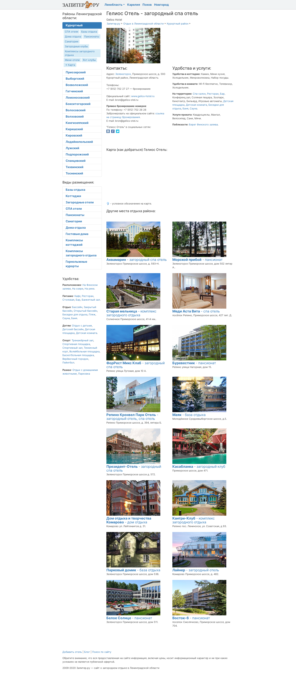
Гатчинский (74, 91)
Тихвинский (74, 167)
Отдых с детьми (82, 325)
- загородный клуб (198, 466)
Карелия (133, 4)
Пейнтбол (68, 362)
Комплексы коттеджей (74, 242)
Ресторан (213, 93)
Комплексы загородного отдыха (81, 253)
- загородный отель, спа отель (132, 417)
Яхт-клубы (89, 59)
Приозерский (76, 72)
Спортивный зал (72, 347)
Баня (185, 108)
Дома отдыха (73, 36)
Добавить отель (72, 651)
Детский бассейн (73, 329)
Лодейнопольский (79, 142)
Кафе (77, 296)
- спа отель (196, 311)
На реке (89, 288)
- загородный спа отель (136, 259)
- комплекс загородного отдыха (131, 313)
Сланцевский (76, 161)
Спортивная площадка (76, 344)
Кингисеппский (77, 123)
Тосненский (74, 173)
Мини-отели (72, 59)
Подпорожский (77, 154)
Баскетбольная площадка (78, 355)
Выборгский (75, 78)
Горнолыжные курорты (76, 264)
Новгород (161, 4)
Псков (147, 4)
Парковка (84, 373)
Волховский (75, 116)
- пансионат (197, 259)
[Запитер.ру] (81, 4)
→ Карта (70, 64)
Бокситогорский (78, 104)
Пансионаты (91, 36)
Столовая (68, 299)
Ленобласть (113, 4)
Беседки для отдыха (74, 314)
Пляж (92, 314)
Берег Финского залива (203, 124)
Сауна (193, 108)
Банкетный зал (91, 299)
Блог (87, 651)
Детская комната (196, 104)
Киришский (74, 129)
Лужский (72, 148)
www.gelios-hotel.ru (142, 96)
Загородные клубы (76, 46)
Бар (222, 93)
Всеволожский (77, 85)
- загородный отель (195, 570)
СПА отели (71, 31)
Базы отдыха (89, 31)
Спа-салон (199, 93)
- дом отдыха (128, 520)
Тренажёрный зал (82, 340)
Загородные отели (80, 202)
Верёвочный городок (75, 358)
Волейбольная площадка (84, 351)
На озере (77, 288)
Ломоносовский (78, 97)
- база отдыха (189, 415)
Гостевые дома (77, 234)
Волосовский (76, 110)
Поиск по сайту (101, 651)
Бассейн (77, 307)
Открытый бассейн (85, 310)
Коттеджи (73, 196)
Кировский (74, 135)
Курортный (74, 25)
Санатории (71, 41)
